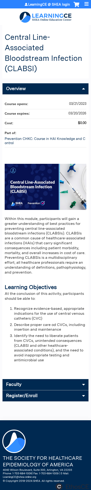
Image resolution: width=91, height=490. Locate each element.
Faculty (13, 384)
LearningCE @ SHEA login (49, 4)
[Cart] (76, 7)
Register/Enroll (22, 395)
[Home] (45, 15)
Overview (16, 88)
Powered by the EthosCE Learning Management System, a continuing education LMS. (72, 486)
